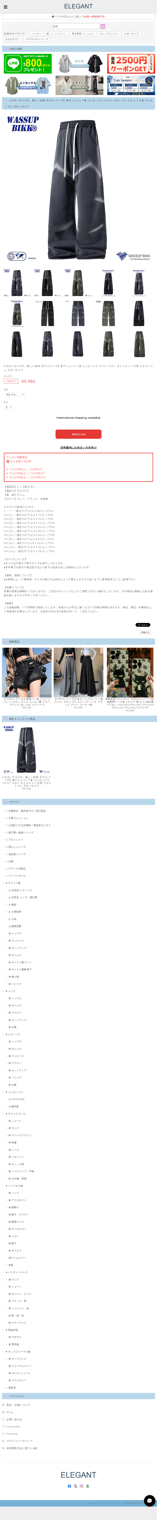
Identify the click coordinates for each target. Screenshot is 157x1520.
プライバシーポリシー (20, 1440)
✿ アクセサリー (17, 1200)
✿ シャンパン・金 (19, 1308)
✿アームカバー (17, 1257)
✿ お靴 (12, 1027)
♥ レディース (13, 1034)
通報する (145, 632)
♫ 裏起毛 (11, 1387)
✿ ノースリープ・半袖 (21, 1171)
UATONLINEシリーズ (36, 39)
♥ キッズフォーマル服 (18, 1351)
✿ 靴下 (12, 1243)
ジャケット (60, 33)
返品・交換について (18, 1404)
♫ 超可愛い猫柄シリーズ (19, 832)
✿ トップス (15, 933)
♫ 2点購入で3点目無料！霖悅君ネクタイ (28, 825)
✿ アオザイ (15, 1336)
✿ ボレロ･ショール (19, 1373)
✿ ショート (15, 1120)
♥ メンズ (11, 991)
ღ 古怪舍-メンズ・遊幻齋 (23, 897)
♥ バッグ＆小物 (14, 1185)
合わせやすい (12, 39)
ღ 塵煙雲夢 (15, 926)
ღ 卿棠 (12, 904)
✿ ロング (14, 1128)
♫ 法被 (9, 861)
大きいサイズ (131, 33)
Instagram (13, 1426)
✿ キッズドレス (17, 1358)
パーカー (36, 33)
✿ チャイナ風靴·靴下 (20, 969)
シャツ (90, 33)
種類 (6, 389)
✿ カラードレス (17, 1322)
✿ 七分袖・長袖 (17, 1178)
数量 (6, 402)
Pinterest (12, 1433)
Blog (10, 1412)
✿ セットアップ (17, 947)
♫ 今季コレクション (17, 818)
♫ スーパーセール (16, 875)
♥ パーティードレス (17, 1272)
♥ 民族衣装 (12, 1329)
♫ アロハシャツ (14, 839)
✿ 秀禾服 (14, 1344)
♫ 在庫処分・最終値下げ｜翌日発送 (26, 810)
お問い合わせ (14, 1419)
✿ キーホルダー (17, 1228)
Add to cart (78, 434)
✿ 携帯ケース (16, 1221)
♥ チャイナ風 (13, 882)
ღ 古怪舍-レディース (20, 890)
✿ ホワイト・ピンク (20, 1293)
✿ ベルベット (16, 1156)
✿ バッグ (14, 1192)
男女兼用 (77, 33)
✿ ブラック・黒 (17, 1300)
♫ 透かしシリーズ (16, 846)
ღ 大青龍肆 (15, 911)
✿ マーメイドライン (20, 1135)
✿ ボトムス (15, 954)
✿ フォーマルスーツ (20, 1365)
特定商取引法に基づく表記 (22, 1448)
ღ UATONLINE (17, 1099)
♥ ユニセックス (14, 1092)
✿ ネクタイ (15, 1250)
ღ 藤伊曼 (14, 1106)
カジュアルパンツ (109, 33)
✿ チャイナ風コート (20, 962)
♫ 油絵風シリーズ (16, 854)
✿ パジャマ (15, 983)
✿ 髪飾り (14, 1207)
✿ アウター (15, 1012)
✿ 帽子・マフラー (19, 1214)
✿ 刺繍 (12, 1142)
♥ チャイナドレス (15, 1113)
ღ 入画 (12, 918)
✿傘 (11, 1264)
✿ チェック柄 (16, 1164)
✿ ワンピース (16, 940)
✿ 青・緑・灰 (16, 1315)
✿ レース (14, 1149)
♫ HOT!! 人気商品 (15, 868)
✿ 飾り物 (14, 976)
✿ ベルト (14, 1236)
